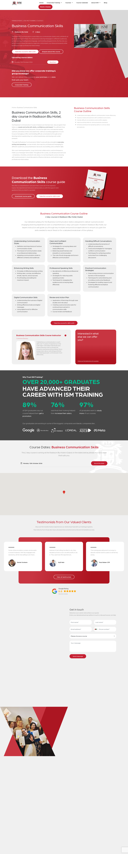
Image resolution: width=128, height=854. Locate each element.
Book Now (53, 62)
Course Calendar (82, 2)
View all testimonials (64, 577)
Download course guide (23, 196)
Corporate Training (53, 2)
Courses (68, 2)
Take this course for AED (25, 51)
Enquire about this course (51, 51)
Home (41, 2)
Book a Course (45, 7)
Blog (105, 2)
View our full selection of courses (88, 361)
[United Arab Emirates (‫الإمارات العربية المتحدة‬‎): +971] (96, 629)
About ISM (95, 2)
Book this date (99, 463)
